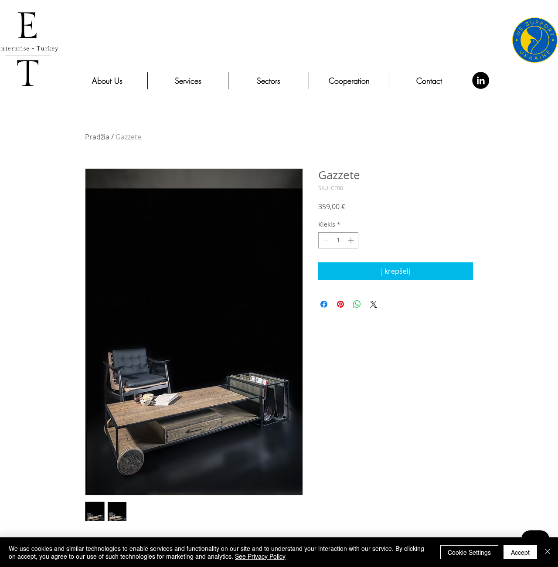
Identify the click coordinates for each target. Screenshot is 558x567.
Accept (520, 552)
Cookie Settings (469, 552)
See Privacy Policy (260, 556)
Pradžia (97, 137)
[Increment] (351, 240)
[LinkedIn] (480, 80)
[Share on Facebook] (324, 304)
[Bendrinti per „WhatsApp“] (357, 304)
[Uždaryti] (547, 552)
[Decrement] (325, 240)
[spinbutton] (338, 240)
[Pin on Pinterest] (340, 304)
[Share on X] (373, 304)
